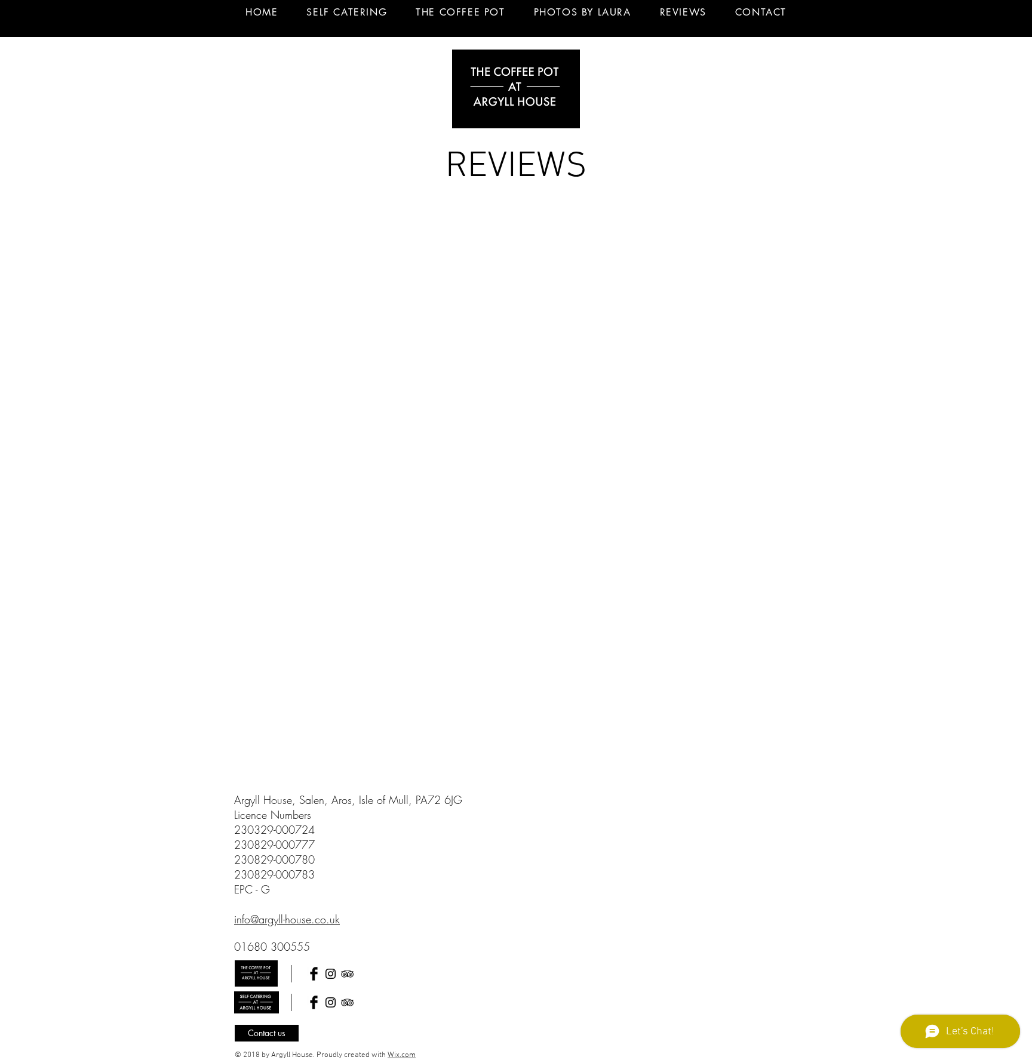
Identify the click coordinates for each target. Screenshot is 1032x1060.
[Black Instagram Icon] (330, 974)
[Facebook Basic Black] (314, 974)
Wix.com (402, 1055)
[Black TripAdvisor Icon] (347, 974)
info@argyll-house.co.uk (287, 919)
